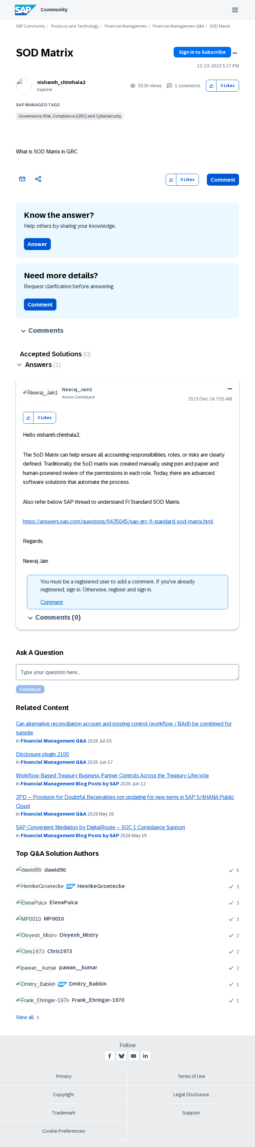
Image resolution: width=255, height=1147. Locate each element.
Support (191, 1112)
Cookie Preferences (63, 1131)
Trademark (63, 1112)
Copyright (63, 1094)
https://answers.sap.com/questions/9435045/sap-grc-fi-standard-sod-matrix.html (118, 521)
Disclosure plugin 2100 (42, 754)
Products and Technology (75, 26)
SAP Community (30, 26)
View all (25, 1017)
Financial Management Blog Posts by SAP (70, 783)
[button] (211, 86)
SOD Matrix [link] (220, 26)
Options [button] (234, 53)
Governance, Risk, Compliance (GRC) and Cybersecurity (70, 116)
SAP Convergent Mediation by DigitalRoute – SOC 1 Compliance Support (100, 827)
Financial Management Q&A (178, 26)
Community (54, 9)
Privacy (63, 1076)
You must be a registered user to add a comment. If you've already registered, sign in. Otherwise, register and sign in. (118, 585)
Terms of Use (191, 1076)
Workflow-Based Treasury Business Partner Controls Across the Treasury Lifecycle (112, 775)
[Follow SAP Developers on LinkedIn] (145, 1056)
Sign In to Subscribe (202, 52)
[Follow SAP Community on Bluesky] (121, 1056)
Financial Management (126, 26)
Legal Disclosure (191, 1094)
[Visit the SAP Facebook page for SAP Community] (109, 1056)
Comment (223, 180)
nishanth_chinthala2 (61, 82)
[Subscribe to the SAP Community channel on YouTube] (133, 1056)
